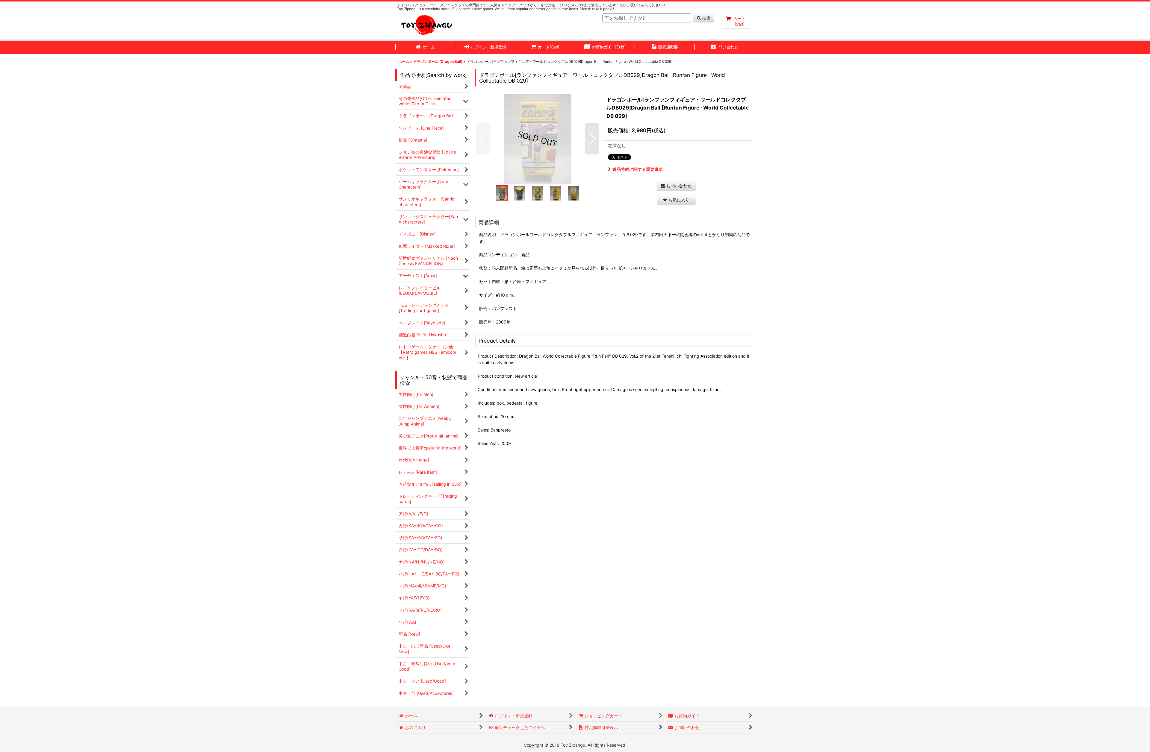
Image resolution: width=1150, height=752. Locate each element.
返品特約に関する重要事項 (637, 169)
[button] (483, 138)
